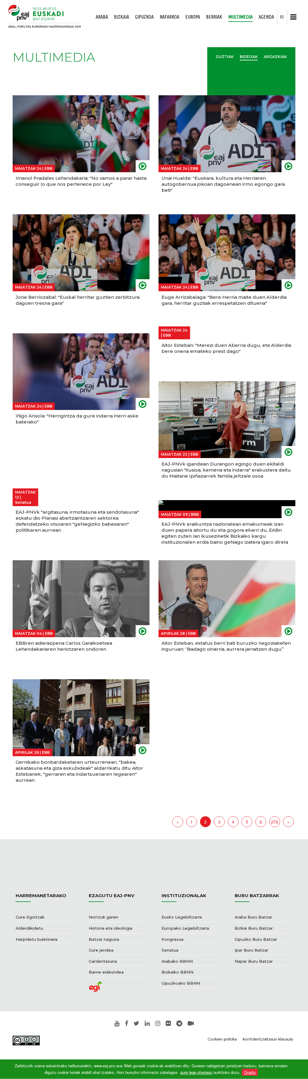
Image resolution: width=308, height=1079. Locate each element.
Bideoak (249, 56)
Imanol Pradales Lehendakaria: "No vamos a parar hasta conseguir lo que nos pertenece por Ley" (81, 181)
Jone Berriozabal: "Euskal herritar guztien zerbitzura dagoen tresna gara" (78, 300)
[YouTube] (117, 1024)
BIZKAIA (121, 17)
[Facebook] (126, 1024)
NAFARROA (169, 17)
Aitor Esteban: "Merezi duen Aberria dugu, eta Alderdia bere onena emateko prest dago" (226, 348)
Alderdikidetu (29, 928)
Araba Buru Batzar (253, 917)
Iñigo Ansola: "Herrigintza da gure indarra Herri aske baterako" (77, 419)
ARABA (102, 17)
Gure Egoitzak (30, 917)
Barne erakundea (106, 972)
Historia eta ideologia (110, 928)
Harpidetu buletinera (36, 939)
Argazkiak (275, 56)
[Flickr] (168, 1024)
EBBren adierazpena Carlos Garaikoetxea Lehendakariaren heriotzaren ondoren (64, 646)
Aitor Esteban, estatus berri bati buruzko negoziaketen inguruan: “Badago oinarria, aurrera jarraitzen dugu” (226, 646)
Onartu (250, 1072)
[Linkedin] (147, 1024)
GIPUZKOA (144, 17)
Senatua (170, 950)
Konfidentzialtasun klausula (268, 1039)
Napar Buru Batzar (254, 961)
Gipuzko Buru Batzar (256, 939)
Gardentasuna (103, 961)
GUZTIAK (225, 56)
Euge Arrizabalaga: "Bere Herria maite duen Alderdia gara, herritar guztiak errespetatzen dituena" (224, 300)
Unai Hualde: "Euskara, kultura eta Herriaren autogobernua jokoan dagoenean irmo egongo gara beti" (223, 184)
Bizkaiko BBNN (177, 972)
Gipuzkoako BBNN (181, 983)
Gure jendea (101, 950)
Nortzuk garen (103, 917)
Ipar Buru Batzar (251, 950)
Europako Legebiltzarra (185, 928)
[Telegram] (179, 1024)
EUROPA (192, 17)
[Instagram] (157, 1024)
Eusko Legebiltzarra (182, 917)
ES (282, 16)
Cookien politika (222, 1039)
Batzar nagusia (104, 939)
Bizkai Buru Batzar (254, 928)
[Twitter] (136, 1024)
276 (274, 822)
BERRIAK (214, 17)
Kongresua (172, 939)
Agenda (266, 17)
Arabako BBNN (177, 961)
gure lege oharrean (196, 1072)
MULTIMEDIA (240, 17)
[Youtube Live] (191, 1024)
